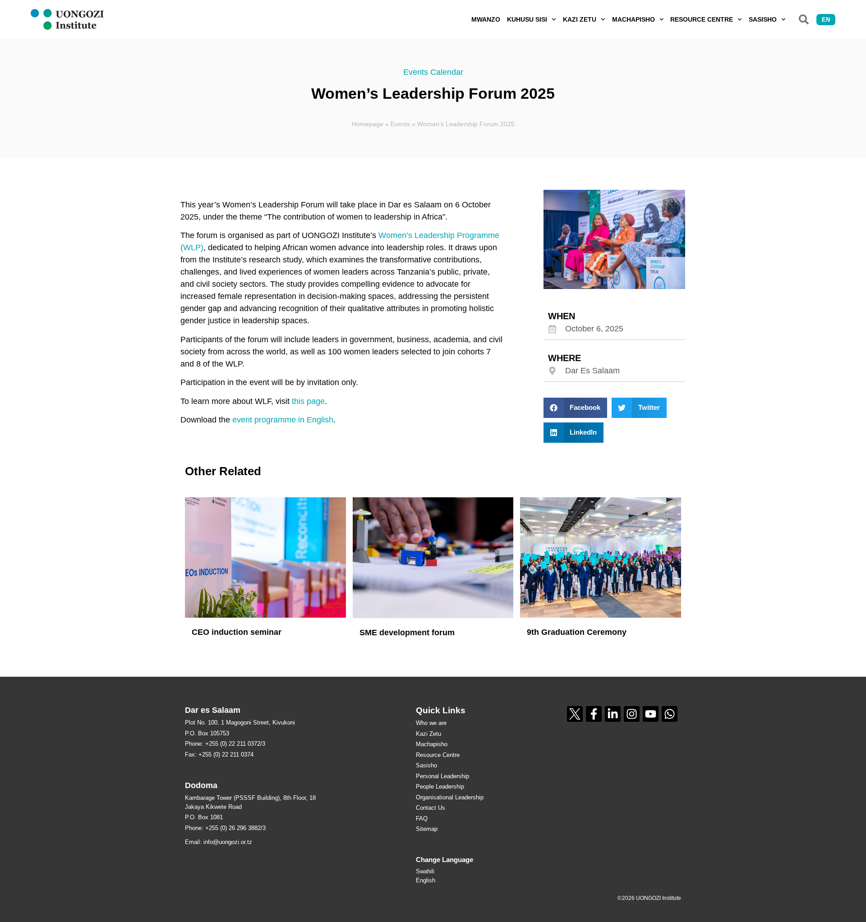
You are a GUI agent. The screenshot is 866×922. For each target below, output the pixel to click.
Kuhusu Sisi (527, 19)
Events (400, 124)
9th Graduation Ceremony (576, 632)
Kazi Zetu (579, 19)
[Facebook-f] (594, 714)
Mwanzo (485, 19)
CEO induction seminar (236, 632)
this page (308, 401)
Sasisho (763, 19)
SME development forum (407, 632)
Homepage (367, 124)
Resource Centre (701, 19)
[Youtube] (651, 714)
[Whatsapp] (669, 714)
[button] (804, 19)
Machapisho (633, 19)
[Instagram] (632, 714)
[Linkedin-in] (613, 714)
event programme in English (282, 419)
